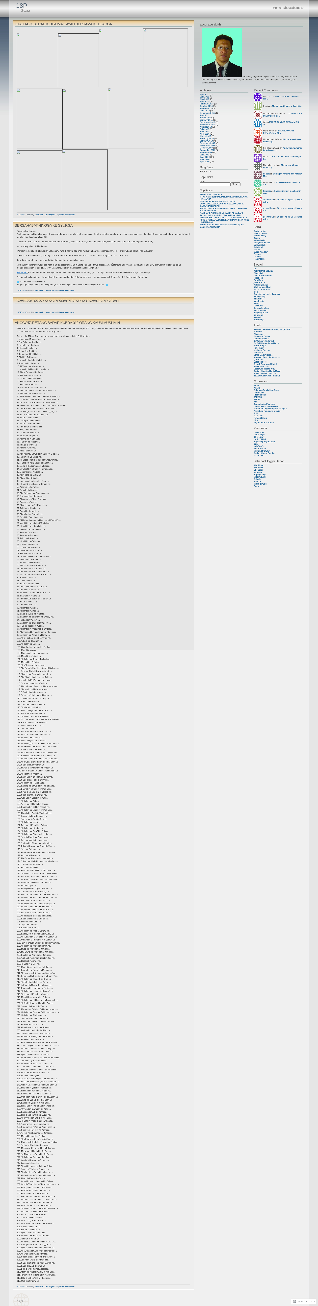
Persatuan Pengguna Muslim (267, 411)
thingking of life (261, 313)
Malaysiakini (259, 240)
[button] (222, 52)
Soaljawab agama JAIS (264, 369)
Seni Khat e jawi (261, 366)
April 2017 (205, 94)
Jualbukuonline (261, 285)
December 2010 (207, 122)
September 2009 (207, 150)
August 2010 (206, 127)
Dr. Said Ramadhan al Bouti (266, 343)
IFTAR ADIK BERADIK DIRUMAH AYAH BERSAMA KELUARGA (63, 24)
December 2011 (207, 113)
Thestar (257, 254)
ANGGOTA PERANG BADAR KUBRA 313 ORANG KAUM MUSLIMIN (67, 323)
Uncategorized (51, 215)
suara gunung (260, 484)
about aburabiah (293, 7)
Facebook (258, 278)
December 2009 (207, 143)
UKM (256, 420)
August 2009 (206, 152)
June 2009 (205, 157)
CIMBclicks (259, 432)
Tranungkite (259, 259)
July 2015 (204, 97)
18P (21, 5)
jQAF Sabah (259, 282)
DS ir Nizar (259, 437)
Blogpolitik (259, 273)
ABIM (256, 385)
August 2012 (206, 108)
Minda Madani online (263, 355)
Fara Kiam (258, 280)
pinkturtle (258, 299)
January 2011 (206, 120)
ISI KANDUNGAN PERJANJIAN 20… (278, 132)
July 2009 (204, 155)
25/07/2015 (21, 215)
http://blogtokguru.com (264, 442)
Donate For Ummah (263, 275)
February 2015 (207, 104)
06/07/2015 (21, 1287)
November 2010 (207, 124)
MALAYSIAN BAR (262, 289)
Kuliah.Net (258, 352)
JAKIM (257, 399)
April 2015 (205, 101)
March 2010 (205, 136)
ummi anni (258, 315)
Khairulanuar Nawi (262, 287)
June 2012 (205, 111)
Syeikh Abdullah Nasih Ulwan (267, 371)
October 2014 (206, 106)
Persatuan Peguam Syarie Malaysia (270, 409)
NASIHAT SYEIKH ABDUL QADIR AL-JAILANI (221, 213)
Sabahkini (258, 247)
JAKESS (258, 397)
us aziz (266, 174)
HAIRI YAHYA (260, 439)
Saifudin (257, 479)
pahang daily (259, 296)
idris (256, 444)
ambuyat (258, 472)
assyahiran (268, 199)
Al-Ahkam (258, 334)
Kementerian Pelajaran (264, 404)
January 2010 (206, 141)
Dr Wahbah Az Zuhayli (264, 341)
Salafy (257, 303)
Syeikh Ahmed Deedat (264, 453)
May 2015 (204, 99)
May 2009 (204, 159)
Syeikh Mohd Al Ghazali (265, 373)
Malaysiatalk (259, 245)
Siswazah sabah (261, 308)
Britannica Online (262, 336)
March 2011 (205, 118)
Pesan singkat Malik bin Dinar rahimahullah (220, 215)
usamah (257, 317)
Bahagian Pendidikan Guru (266, 390)
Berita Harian (260, 231)
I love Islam (259, 348)
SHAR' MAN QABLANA (211, 194)
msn (256, 292)
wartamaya (259, 320)
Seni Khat (258, 306)
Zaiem (256, 486)
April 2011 (204, 115)
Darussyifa (259, 392)
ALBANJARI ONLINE (263, 271)
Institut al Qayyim (262, 350)
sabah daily (259, 301)
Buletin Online (260, 233)
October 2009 (206, 148)
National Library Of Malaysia (267, 357)
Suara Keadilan (261, 252)
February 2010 (207, 138)
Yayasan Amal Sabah (264, 422)
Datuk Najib (259, 435)
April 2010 (205, 134)
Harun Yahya (260, 346)
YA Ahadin (258, 455)
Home (277, 7)
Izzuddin (267, 191)
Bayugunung (259, 474)
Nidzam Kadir (260, 477)
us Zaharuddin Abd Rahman (267, 376)
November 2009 (207, 145)
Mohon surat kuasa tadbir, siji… (287, 106)
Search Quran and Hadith (265, 364)
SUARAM (258, 416)
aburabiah (39, 215)
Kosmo (257, 238)
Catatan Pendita (261, 339)
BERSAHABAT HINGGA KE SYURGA (44, 225)
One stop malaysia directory (267, 294)
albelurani (258, 470)
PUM (256, 413)
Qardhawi (258, 359)
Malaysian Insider (262, 243)
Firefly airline (260, 395)
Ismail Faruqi (260, 448)
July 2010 (204, 129)
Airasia (257, 388)
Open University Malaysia (266, 406)
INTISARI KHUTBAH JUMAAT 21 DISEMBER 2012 (223, 218)
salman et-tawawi (262, 451)
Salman (257, 481)
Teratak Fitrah (260, 418)
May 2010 (204, 131)
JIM (255, 402)
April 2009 (205, 162)
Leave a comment (67, 215)
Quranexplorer (260, 362)
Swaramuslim (260, 310)
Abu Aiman (259, 465)
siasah (257, 249)
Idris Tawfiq (259, 446)
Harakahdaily (260, 236)
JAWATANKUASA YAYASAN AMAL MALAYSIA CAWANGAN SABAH (67, 301)
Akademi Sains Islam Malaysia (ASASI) (272, 329)
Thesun (257, 256)
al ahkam (258, 332)
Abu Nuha (258, 468)
